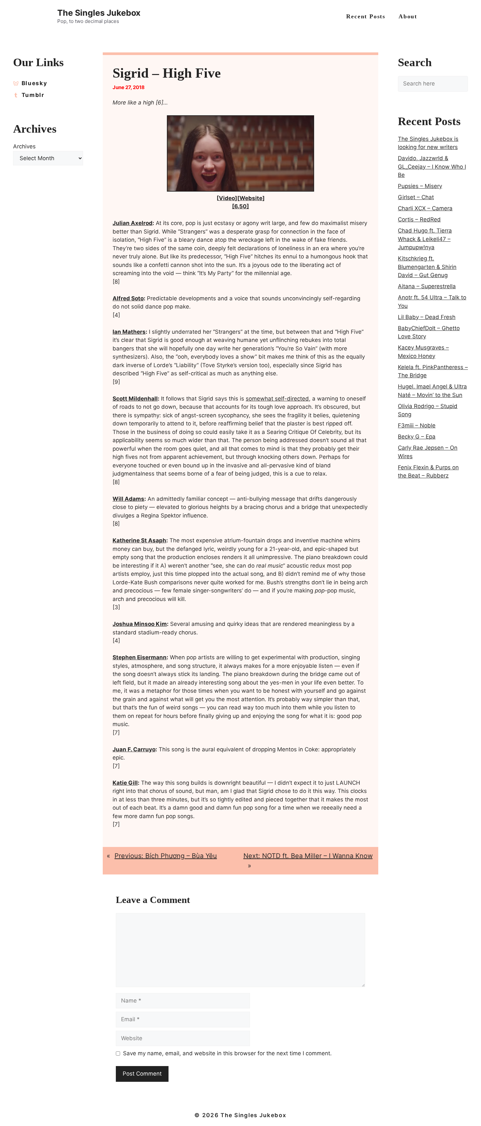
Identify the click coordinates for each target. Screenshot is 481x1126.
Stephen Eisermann (140, 657)
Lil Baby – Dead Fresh (426, 317)
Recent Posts (365, 16)
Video (227, 198)
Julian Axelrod (132, 223)
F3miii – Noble (417, 425)
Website (251, 198)
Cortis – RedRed (419, 219)
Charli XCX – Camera (425, 208)
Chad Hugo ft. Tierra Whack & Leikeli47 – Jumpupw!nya (425, 239)
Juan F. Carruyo (134, 749)
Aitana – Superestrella (427, 286)
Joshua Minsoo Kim (140, 624)
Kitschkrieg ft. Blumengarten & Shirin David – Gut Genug (427, 266)
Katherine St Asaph (139, 540)
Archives (24, 146)
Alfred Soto (128, 298)
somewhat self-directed (277, 398)
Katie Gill (125, 782)
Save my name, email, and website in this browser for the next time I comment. (227, 1053)
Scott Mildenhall (135, 398)
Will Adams (128, 499)
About (408, 16)
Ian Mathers (129, 331)
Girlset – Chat (416, 197)
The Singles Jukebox (98, 13)
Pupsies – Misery (420, 186)
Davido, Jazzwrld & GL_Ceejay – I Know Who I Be (432, 166)
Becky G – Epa (417, 436)
